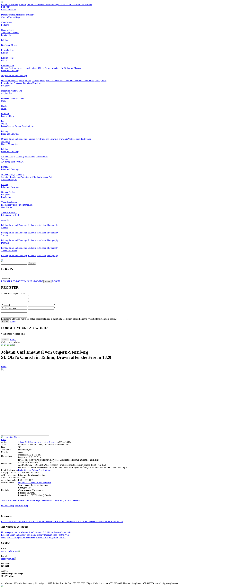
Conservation (66, 532)
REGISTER (6, 281)
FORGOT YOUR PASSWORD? (28, 281)
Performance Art (44, 177)
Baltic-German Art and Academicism (17, 126)
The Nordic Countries (63, 80)
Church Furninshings (10, 17)
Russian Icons (7, 58)
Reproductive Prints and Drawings (16, 83)
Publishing (31, 535)
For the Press (63, 535)
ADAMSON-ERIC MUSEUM (109, 521)
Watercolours (74, 139)
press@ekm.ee (7, 559)
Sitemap (10, 505)
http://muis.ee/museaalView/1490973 (34, 482)
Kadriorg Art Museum (29, 4)
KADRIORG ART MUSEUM (38, 521)
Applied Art (6, 93)
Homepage (6, 532)
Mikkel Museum (46, 4)
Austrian (12, 68)
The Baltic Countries (82, 80)
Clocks (4, 106)
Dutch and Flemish (9, 45)
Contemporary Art (9, 179)
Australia (5, 220)
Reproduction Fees (44, 500)
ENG (8, 7)
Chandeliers (6, 22)
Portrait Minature (52, 68)
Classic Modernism (9, 144)
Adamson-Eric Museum (81, 4)
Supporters (53, 537)
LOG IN (56, 281)
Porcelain (5, 98)
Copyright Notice (12, 437)
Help (26, 505)
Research (5, 535)
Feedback (19, 505)
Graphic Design (8, 156)
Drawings (36, 83)
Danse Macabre (8, 15)
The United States (9, 250)
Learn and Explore (18, 535)
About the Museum (19, 532)
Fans (3, 121)
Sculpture (30, 15)
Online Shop (58, 500)
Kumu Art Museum (9, 4)
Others (41, 68)
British (21, 80)
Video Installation (9, 202)
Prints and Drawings (10, 70)
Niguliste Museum (62, 4)
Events (57, 532)
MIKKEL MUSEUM (62, 521)
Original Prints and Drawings (14, 75)
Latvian (34, 68)
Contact (62, 537)
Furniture (5, 113)
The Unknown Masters (70, 68)
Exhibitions (48, 532)
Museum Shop (50, 535)
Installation (15, 177)
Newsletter (30, 537)
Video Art (5, 212)
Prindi (3, 366)
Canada (4, 227)
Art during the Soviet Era (12, 162)
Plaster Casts (16, 91)
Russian (4, 53)
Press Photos (13, 500)
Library (40, 535)
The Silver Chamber (10, 32)
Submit (13, 321)
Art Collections (35, 532)
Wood (3, 108)
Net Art (13, 212)
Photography (26, 177)
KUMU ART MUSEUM (12, 521)
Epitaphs (5, 25)
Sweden (4, 235)
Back (3, 439)
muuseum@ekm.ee (9, 551)
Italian (4, 60)
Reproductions (7, 50)
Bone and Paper (8, 116)
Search (4, 500)
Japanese (96, 80)
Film (34, 177)
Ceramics (14, 98)
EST (3, 7)
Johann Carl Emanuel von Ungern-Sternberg (38, 442)
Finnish (27, 68)
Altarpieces (20, 15)
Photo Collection (72, 500)
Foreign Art (6, 35)
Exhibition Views (27, 500)
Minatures (5, 91)
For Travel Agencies (16, 537)
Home (4, 505)
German (4, 68)
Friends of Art (42, 537)
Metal (3, 101)
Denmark (5, 243)
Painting (4, 40)
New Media (6, 207)
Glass (21, 98)
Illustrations (85, 139)
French (20, 68)
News (3, 537)
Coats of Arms (7, 30)
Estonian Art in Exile (10, 215)
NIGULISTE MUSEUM (83, 521)
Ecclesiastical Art (8, 9)
